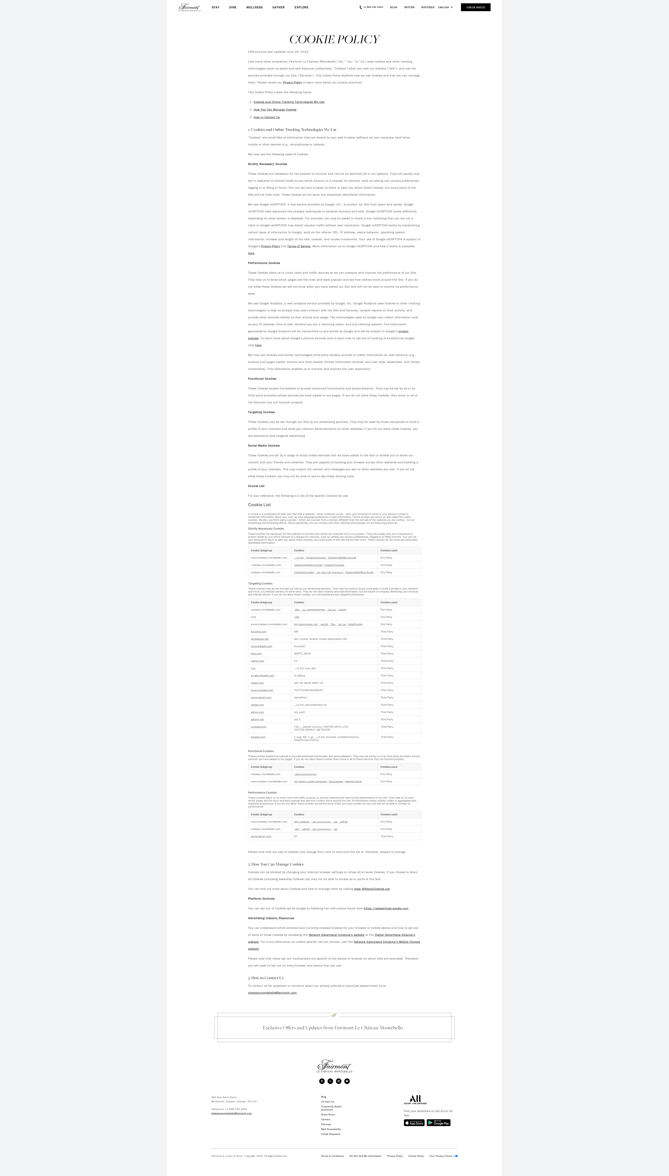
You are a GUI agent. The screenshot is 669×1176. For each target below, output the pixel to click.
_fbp (297, 609)
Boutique (428, 7)
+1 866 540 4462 (236, 1109)
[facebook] (322, 1081)
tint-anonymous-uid (306, 624)
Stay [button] (216, 7)
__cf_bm (299, 557)
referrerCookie (353, 781)
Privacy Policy (292, 82)
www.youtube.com (262, 690)
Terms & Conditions (332, 1156)
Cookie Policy (416, 1156)
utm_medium (302, 821)
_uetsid (342, 609)
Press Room (328, 1114)
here (251, 253)
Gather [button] (278, 7)
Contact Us (327, 1101)
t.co (253, 668)
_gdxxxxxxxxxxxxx (305, 774)
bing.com (256, 653)
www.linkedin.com (261, 646)
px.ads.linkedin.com (262, 675)
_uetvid (343, 821)
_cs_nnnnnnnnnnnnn (313, 609)
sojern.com (257, 682)
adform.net (257, 719)
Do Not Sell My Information (366, 1156)
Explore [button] (302, 7)
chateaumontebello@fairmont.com (272, 993)
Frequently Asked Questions (331, 1108)
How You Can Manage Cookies (275, 110)
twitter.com (257, 704)
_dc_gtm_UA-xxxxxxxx (330, 572)
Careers (325, 1119)
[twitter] (330, 1081)
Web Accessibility (331, 1129)
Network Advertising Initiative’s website (337, 935)
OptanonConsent (316, 557)
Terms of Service (299, 246)
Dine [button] (233, 7)
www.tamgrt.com (261, 697)
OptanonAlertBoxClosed (342, 557)
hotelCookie (355, 624)
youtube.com (258, 726)
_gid (297, 829)
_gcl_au (331, 609)
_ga (335, 821)
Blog (393, 7)
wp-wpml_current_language (310, 781)
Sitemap (326, 1124)
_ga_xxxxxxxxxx (322, 821)
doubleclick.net (259, 638)
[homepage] (195, 7)
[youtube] (347, 1081)
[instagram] (338, 1081)
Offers (409, 7)
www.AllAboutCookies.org (372, 889)
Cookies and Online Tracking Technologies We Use (289, 102)
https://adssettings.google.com (386, 908)
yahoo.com (257, 660)
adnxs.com (257, 712)
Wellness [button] (254, 7)
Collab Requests (330, 1134)
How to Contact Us (267, 117)
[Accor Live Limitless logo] (415, 1099)
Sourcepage (336, 781)
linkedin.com (258, 737)
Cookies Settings (443, 1156)
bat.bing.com (258, 631)
